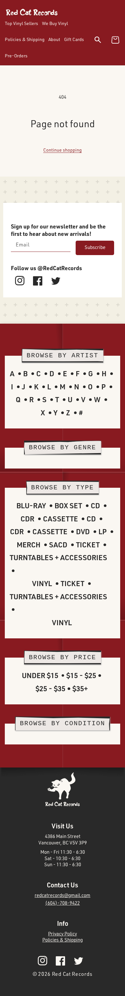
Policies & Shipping (62, 940)
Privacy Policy (62, 934)
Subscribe (95, 247)
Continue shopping (62, 150)
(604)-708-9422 (62, 903)
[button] (102, 40)
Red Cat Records (72, 974)
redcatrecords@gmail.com (62, 895)
